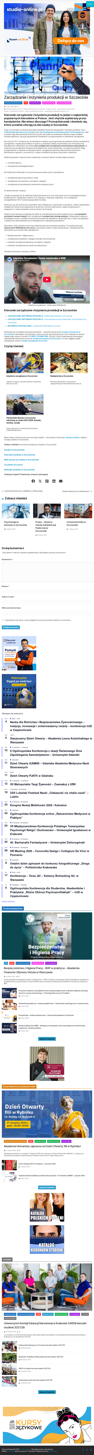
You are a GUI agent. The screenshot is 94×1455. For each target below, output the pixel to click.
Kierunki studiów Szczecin (13, 103)
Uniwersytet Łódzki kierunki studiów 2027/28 (35, 1380)
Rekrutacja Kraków (61, 1314)
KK (17, 106)
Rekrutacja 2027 (48, 1314)
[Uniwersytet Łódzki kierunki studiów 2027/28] (9, 1381)
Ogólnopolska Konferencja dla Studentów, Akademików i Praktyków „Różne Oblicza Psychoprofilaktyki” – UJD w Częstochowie (47, 892)
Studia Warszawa (51, 963)
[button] (33, 481)
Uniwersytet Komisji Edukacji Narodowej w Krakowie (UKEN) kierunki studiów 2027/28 (45, 1325)
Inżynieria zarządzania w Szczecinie (21, 376)
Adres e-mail (8, 597)
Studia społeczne (37, 963)
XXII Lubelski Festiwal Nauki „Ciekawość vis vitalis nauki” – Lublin (49, 795)
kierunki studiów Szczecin (14, 109)
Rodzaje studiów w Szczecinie (19, 469)
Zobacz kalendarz (8, 901)
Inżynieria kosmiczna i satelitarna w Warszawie (24, 491)
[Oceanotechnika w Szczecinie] (78, 505)
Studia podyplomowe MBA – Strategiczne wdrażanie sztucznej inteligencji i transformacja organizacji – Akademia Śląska (52, 1027)
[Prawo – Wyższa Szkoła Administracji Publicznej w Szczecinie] (47, 505)
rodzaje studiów (72, 437)
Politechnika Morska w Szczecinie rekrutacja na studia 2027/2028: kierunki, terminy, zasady (23, 420)
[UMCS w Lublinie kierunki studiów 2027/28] (9, 1370)
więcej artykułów (47, 1039)
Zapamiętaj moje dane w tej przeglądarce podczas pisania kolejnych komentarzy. (38, 620)
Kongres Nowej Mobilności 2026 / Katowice (38, 805)
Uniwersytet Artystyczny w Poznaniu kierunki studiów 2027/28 (42, 1345)
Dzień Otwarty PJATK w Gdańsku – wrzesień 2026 (37, 1164)
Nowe (12, 963)
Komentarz (7, 559)
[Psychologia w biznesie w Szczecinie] (16, 505)
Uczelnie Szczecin (13, 465)
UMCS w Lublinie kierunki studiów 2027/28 (34, 1368)
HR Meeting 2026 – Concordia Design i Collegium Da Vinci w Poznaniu (49, 853)
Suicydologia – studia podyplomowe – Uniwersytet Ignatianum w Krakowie (46, 1015)
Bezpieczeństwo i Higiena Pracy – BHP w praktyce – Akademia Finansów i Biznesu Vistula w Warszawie (41, 970)
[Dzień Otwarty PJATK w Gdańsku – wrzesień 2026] (9, 1165)
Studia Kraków (74, 1314)
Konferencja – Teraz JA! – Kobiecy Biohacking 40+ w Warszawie (44, 878)
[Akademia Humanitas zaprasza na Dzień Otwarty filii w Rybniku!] (47, 1114)
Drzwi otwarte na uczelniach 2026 (15, 1141)
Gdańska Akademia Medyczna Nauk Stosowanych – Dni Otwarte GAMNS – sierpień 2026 (52, 1176)
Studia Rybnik (66, 1141)
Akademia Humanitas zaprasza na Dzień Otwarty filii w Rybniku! (42, 1146)
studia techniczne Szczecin (66, 109)
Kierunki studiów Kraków (26, 1314)
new (26, 103)
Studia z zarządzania (64, 103)
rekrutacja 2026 (40, 1141)
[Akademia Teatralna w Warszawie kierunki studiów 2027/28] (9, 1358)
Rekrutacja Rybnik (53, 1141)
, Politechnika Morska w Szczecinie (40, 316)
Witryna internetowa (11, 608)
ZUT (67, 111)
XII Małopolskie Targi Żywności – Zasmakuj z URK (43, 784)
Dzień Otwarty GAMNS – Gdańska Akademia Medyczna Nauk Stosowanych (49, 765)
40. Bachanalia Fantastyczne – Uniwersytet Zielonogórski (47, 842)
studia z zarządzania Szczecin (14, 111)
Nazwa (5, 586)
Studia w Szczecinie (14, 450)
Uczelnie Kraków (10, 1318)
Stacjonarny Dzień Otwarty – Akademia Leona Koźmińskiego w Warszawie (51, 740)
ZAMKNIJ (90, 4)
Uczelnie (85, 1314)
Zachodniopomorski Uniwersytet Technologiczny (61, 132)
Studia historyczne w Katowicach (75, 491)
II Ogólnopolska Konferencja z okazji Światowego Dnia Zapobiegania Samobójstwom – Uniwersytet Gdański (46, 753)
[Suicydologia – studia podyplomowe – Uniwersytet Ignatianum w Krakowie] (9, 1016)
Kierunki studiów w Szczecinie (19, 455)
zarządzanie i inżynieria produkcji (54, 111)
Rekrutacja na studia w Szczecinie (21, 459)
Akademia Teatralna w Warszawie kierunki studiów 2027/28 (41, 1357)
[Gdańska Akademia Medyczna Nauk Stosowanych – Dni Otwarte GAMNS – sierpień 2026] (9, 1177)
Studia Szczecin (35, 103)
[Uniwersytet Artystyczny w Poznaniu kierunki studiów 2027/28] (9, 1346)
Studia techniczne (49, 103)
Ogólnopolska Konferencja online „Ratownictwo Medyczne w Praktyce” (50, 815)
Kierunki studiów (10, 1314)
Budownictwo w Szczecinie (61, 376)
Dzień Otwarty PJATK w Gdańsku (31, 776)
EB (19, 976)
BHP (6, 963)
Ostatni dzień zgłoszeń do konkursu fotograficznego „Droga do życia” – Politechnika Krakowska (49, 865)
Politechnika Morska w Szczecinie (34, 109)
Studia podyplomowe (23, 963)
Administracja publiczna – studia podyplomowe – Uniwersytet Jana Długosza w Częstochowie (53, 1003)
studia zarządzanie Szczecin (34, 111)
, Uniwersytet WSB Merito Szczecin (34, 326)
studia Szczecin (51, 109)
